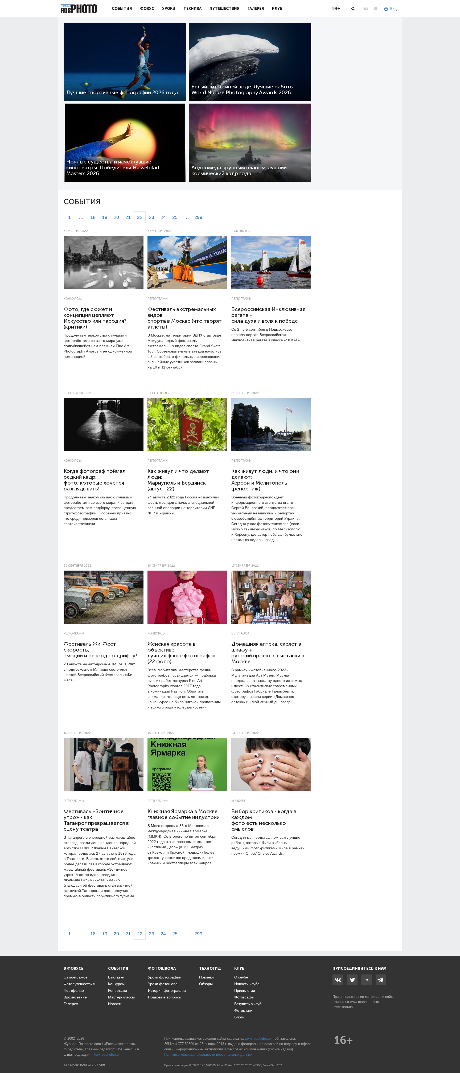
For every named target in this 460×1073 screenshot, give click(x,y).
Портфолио (74, 990)
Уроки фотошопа (163, 984)
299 (198, 217)
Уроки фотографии (164, 977)
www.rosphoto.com (364, 1002)
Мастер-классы (121, 997)
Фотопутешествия (79, 984)
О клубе (241, 977)
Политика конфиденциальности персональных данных (208, 1054)
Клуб (277, 8)
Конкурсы (73, 299)
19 (104, 217)
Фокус (147, 8)
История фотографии (167, 990)
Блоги (239, 1017)
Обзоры (206, 984)
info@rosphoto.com (107, 1054)
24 (163, 217)
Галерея (256, 8)
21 (128, 217)
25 (175, 217)
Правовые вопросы (165, 997)
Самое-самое (76, 977)
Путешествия (225, 8)
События (122, 8)
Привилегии (244, 990)
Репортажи (157, 299)
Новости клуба (247, 984)
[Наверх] (453, 1055)
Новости (115, 1004)
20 (116, 217)
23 (151, 217)
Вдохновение (75, 997)
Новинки (206, 977)
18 (93, 217)
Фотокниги (243, 1010)
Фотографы (244, 997)
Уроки (168, 8)
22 (139, 217)
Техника (192, 8)
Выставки (240, 633)
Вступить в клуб (247, 1004)
